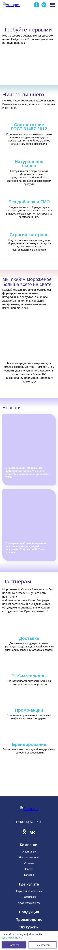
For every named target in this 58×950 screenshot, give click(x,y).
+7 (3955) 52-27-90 (29, 822)
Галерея (29, 874)
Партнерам (29, 896)
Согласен (14, 945)
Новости (29, 869)
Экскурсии (29, 927)
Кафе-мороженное (29, 902)
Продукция (29, 912)
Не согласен (42, 945)
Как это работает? (12, 937)
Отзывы (29, 863)
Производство (29, 919)
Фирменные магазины (29, 891)
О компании (29, 851)
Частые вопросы (29, 857)
